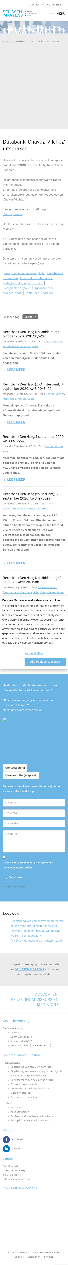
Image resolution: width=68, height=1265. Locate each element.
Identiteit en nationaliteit (36, 278)
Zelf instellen (34, 653)
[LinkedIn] (6, 1148)
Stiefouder (32, 293)
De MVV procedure (21, 1037)
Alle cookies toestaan (45, 661)
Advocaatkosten (19, 1112)
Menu (61, 13)
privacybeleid (42, 863)
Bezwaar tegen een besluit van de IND (35, 930)
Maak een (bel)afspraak (21, 775)
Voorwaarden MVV (21, 1041)
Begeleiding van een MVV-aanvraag (31, 1067)
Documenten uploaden (23, 1097)
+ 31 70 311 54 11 (56, 4)
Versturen (16, 877)
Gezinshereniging (13, 1028)
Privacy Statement (18, 1252)
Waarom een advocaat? (25, 935)
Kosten (7, 1103)
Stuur (6, 239)
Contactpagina (15, 767)
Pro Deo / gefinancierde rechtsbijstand (36, 940)
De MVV (14, 1032)
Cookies (19, 1257)
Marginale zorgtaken (18, 288)
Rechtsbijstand (11, 1062)
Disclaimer (33, 1257)
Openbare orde (44, 288)
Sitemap (49, 1257)
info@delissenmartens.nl (17, 1179)
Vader (18, 293)
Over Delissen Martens (20, 1188)
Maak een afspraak (20, 1093)
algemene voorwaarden (17, 867)
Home (6, 41)
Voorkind (47, 293)
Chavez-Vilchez (53, 341)
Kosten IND (16, 1107)
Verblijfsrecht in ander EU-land (23, 283)
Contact (34, 4)
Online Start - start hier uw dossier (30, 1088)
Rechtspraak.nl (12, 214)
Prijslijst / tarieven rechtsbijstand (29, 1120)
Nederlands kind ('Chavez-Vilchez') (30, 1045)
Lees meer (16, 370)
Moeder (8, 293)
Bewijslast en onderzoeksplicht (24, 273)
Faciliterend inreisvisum (17, 346)
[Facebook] (6, 1139)
